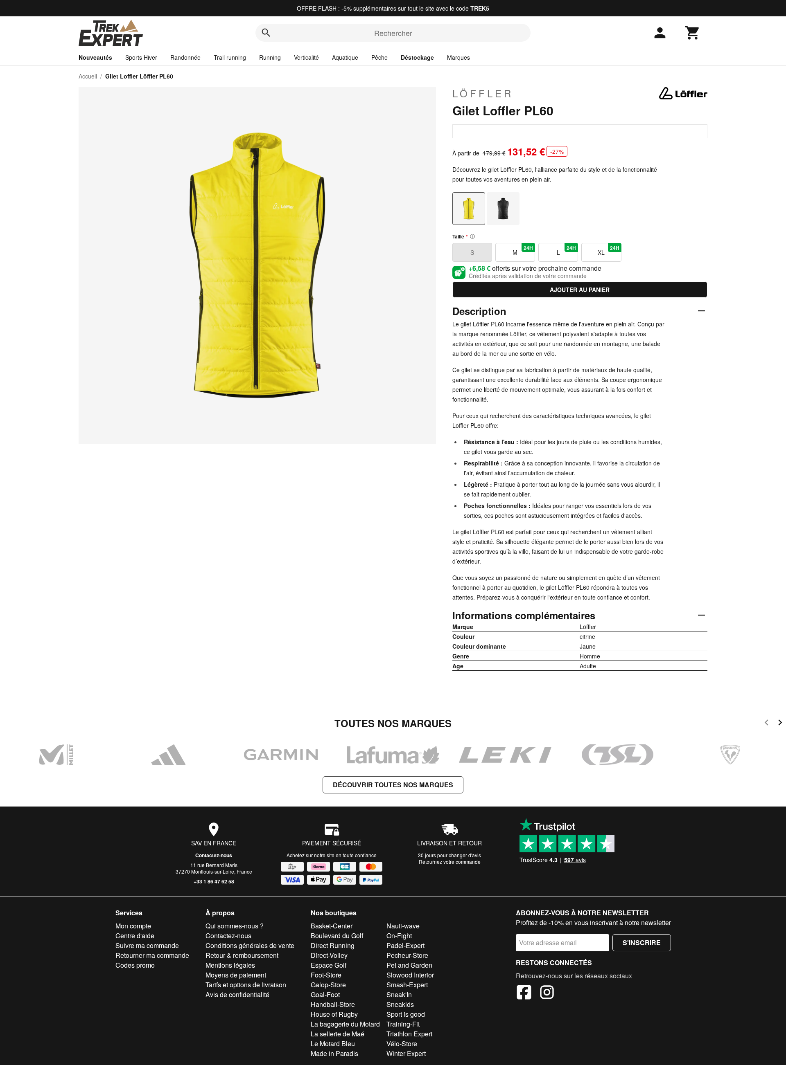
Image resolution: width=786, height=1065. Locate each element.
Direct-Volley (329, 955)
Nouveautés (95, 57)
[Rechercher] (266, 33)
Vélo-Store (401, 1043)
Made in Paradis (334, 1053)
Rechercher (393, 32)
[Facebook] (524, 993)
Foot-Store (326, 975)
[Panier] (692, 33)
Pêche (379, 57)
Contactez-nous (213, 855)
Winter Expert (406, 1053)
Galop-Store (328, 984)
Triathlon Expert (409, 1033)
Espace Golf (328, 965)
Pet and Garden (409, 965)
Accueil (88, 76)
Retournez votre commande (450, 861)
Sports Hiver (141, 57)
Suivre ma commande (147, 945)
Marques (458, 57)
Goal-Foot (325, 994)
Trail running (230, 57)
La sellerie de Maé (337, 1033)
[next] (780, 724)
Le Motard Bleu (333, 1043)
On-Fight (399, 935)
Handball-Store (333, 1004)
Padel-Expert (405, 945)
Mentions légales (230, 965)
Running (270, 57)
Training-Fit (403, 1024)
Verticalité (306, 57)
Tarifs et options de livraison (246, 984)
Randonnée (185, 57)
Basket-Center (331, 925)
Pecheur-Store (407, 955)
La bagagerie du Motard (345, 1024)
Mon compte (133, 925)
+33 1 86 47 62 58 (214, 881)
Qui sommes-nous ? (235, 925)
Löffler (482, 93)
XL (608, 250)
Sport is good (405, 1014)
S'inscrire (642, 942)
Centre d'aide (134, 935)
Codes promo (135, 965)
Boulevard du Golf (337, 935)
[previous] (766, 724)
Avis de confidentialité (237, 994)
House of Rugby (334, 1014)
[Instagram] (547, 993)
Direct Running (333, 945)
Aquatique (345, 57)
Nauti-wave (403, 925)
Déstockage (417, 57)
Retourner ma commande (152, 955)
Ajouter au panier (580, 289)
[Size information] (472, 236)
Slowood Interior (410, 975)
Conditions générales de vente (250, 945)
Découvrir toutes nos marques (393, 784)
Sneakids (400, 1004)
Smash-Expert (407, 984)
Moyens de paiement (236, 975)
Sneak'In (399, 994)
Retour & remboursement (242, 955)
